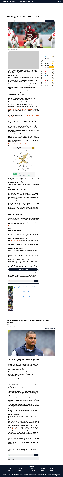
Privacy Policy (33, 470)
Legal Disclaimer (11, 471)
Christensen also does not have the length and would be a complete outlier (22, 225)
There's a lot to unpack (12, 382)
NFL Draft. (30, 451)
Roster (25, 1)
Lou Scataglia (10, 326)
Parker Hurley (10, 18)
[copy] (14, 21)
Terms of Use (42, 470)
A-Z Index (32, 471)
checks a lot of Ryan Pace (16, 240)
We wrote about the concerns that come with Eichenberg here (19, 192)
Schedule (17, 1)
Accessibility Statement (22, 471)
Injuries (29, 1)
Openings (20, 468)
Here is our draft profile (12, 212)
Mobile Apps (52, 468)
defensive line (14, 428)
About (9, 468)
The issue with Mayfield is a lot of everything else (17, 143)
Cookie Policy (52, 470)
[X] (57, 1)
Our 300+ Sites (42, 468)
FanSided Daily (11, 470)
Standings (22, 1)
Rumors (13, 1)
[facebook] (55, 1)
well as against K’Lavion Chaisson (27, 109)
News (10, 1)
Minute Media (7, 474)
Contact (32, 468)
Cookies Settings (43, 471)
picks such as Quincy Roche (32, 115)
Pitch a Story (20, 470)
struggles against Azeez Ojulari (14, 109)
